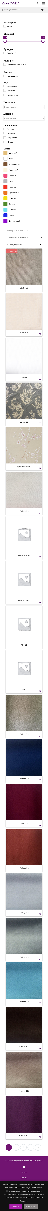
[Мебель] (4, 129)
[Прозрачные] (4, 95)
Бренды (24, 1178)
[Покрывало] (4, 137)
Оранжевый (14, 192)
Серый (12, 181)
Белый (12, 158)
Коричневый (14, 164)
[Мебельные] (4, 86)
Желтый (12, 198)
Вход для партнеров (12, 10)
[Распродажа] (4, 76)
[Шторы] (4, 142)
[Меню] (43, 3)
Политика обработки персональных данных (24, 1161)
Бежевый (13, 153)
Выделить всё (10, 107)
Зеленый (13, 204)
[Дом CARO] (4, 53)
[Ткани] (4, 26)
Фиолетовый (14, 221)
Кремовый (13, 170)
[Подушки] (4, 133)
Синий (11, 215)
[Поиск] (37, 3)
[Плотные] (4, 90)
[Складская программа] (4, 64)
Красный (12, 187)
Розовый (12, 175)
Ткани (24, 1172)
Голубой (12, 210)
